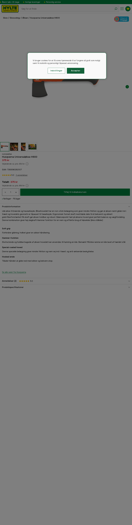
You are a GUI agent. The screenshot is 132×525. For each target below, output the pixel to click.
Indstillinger (56, 71)
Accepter (75, 71)
